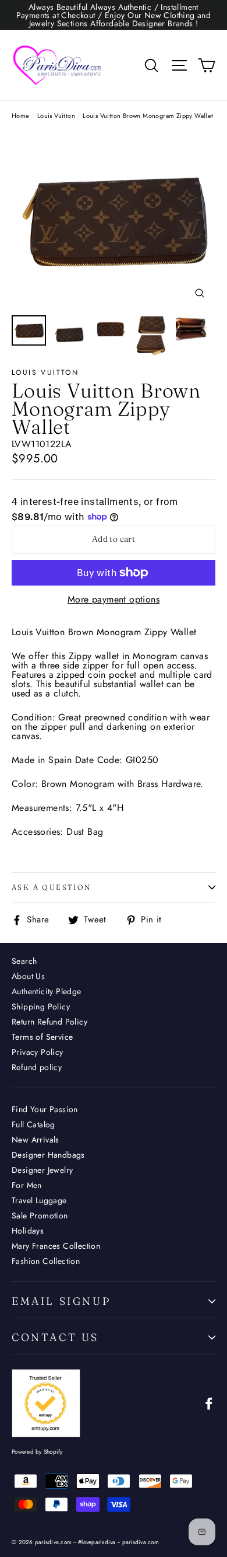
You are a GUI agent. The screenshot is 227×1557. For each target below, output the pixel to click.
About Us (28, 976)
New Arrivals (35, 1139)
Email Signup (61, 1301)
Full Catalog (33, 1124)
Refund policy (37, 1067)
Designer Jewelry (42, 1170)
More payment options (113, 599)
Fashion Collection (46, 1261)
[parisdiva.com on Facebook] (209, 1403)
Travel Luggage (39, 1200)
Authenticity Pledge (46, 991)
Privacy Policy (37, 1052)
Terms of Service (42, 1037)
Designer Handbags (48, 1155)
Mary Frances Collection (56, 1246)
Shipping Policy (41, 1006)
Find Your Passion (45, 1109)
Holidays (28, 1230)
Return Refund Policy (49, 1021)
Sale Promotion (40, 1215)
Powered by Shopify (37, 1451)
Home (21, 115)
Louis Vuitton (56, 115)
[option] (113, 220)
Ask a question (51, 887)
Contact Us (55, 1337)
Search (24, 961)
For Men (27, 1185)
